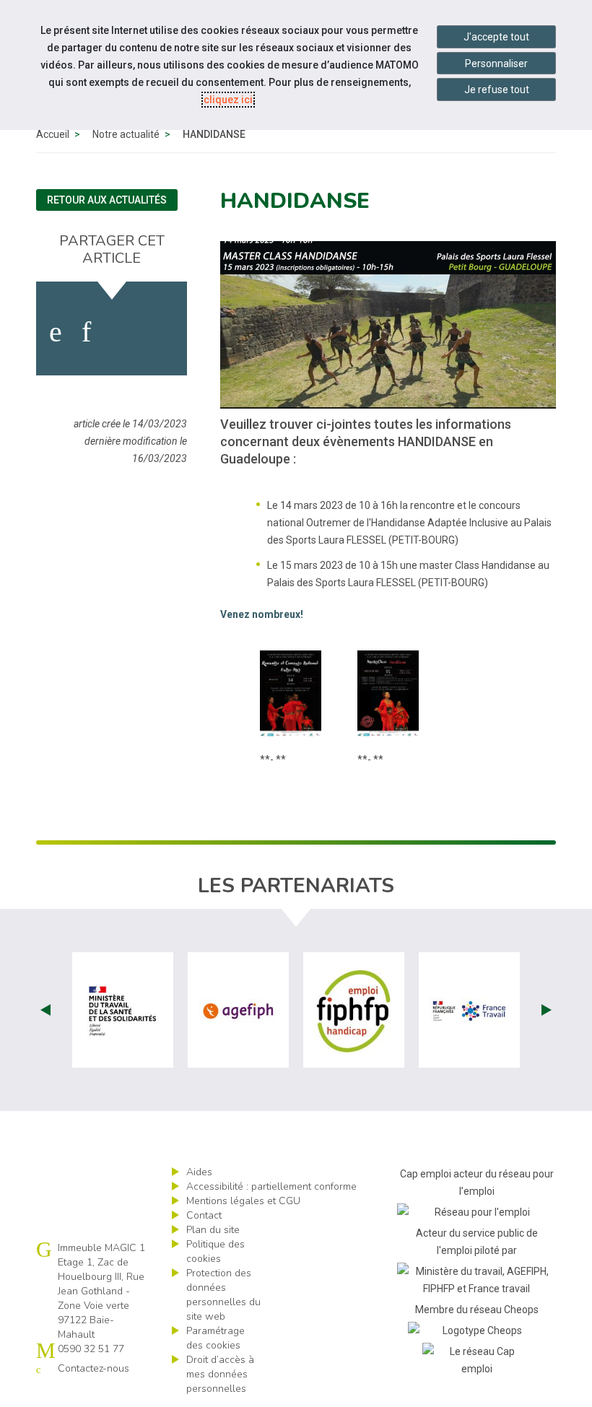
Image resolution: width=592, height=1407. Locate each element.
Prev (45, 1010)
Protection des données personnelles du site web (223, 1294)
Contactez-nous (93, 1368)
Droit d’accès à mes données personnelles (220, 1374)
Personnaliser (496, 63)
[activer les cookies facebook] (55, 332)
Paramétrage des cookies (215, 1338)
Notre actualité (126, 134)
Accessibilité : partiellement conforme (271, 1186)
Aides (199, 1172)
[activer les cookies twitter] (121, 332)
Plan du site (213, 1230)
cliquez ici (228, 99)
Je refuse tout (496, 89)
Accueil (52, 134)
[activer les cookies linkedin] (86, 332)
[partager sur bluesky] (162, 332)
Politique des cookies (215, 1251)
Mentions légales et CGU (243, 1201)
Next (546, 1010)
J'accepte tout (496, 37)
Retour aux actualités (107, 200)
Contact (204, 1215)
